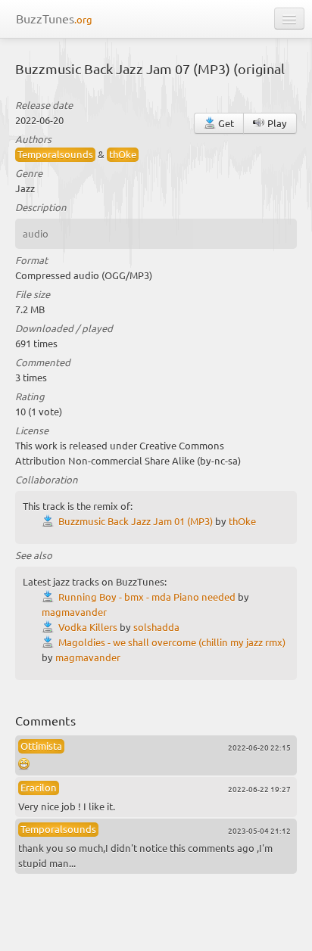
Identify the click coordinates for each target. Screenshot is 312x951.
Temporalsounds (55, 154)
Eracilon (38, 787)
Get (225, 123)
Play (276, 123)
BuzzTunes (54, 18)
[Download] (50, 520)
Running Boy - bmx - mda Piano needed (147, 596)
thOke (122, 154)
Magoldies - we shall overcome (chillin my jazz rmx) (171, 642)
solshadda (156, 626)
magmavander (74, 611)
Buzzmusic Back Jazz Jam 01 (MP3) (135, 520)
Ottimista (41, 745)
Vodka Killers (87, 626)
